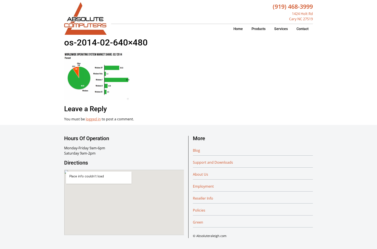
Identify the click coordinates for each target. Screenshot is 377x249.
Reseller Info (203, 198)
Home (238, 29)
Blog (196, 150)
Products (259, 29)
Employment (203, 186)
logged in (93, 119)
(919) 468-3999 (293, 6)
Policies (199, 210)
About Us (200, 174)
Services (281, 29)
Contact (302, 29)
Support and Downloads (213, 162)
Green (198, 222)
